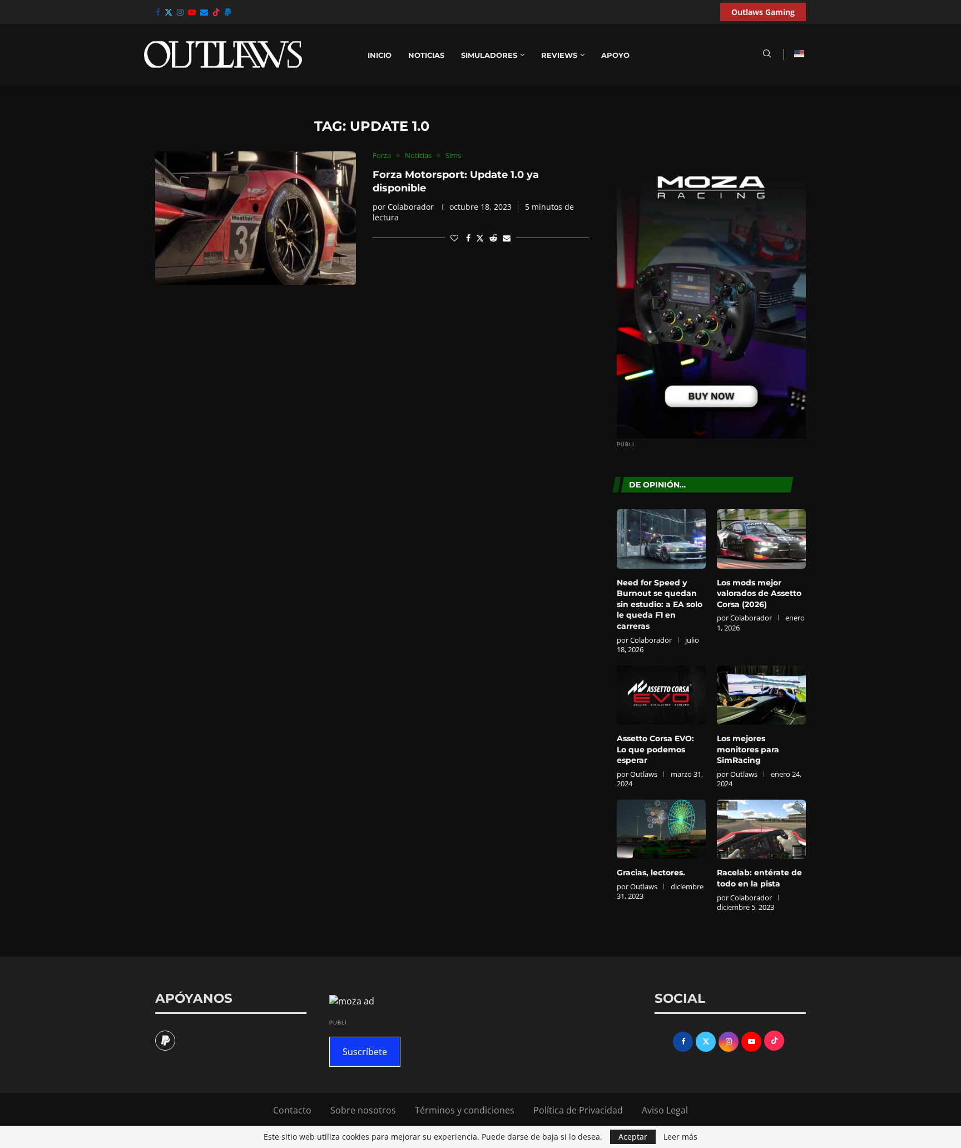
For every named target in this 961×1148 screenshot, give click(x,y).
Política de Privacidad (578, 1110)
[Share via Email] (507, 238)
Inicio (380, 55)
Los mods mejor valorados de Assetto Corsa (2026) (759, 593)
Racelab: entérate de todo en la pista (759, 878)
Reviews (559, 55)
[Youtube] (191, 12)
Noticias (426, 55)
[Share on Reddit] (493, 238)
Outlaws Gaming (763, 12)
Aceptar (632, 1136)
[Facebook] (158, 12)
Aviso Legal (665, 1110)
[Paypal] (228, 12)
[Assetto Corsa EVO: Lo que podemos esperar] (661, 695)
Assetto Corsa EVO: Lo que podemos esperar (655, 749)
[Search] (766, 55)
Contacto (292, 1110)
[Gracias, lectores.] (661, 829)
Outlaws (643, 774)
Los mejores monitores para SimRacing (748, 749)
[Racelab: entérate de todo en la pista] (761, 829)
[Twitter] (168, 12)
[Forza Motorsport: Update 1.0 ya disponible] (255, 218)
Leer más (680, 1137)
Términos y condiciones (464, 1110)
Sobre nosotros (363, 1110)
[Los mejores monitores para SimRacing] (761, 695)
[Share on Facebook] (468, 238)
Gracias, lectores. (651, 873)
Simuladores (489, 55)
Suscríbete (365, 1052)
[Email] (204, 12)
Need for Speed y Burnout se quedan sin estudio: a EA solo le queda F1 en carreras (659, 604)
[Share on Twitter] (480, 238)
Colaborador (411, 206)
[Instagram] (180, 12)
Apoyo (615, 55)
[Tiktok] (216, 12)
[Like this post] (454, 238)
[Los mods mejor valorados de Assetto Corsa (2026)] (761, 539)
